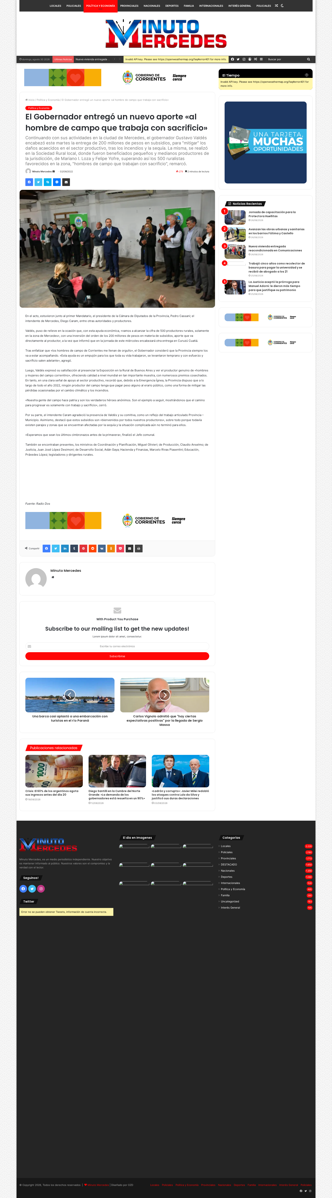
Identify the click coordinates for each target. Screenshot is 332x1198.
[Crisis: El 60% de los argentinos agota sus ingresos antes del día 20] (54, 771)
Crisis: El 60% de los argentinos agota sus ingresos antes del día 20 (51, 793)
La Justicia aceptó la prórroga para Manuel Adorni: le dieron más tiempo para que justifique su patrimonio (274, 286)
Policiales (73, 5)
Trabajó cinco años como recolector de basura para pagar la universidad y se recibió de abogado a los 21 (277, 267)
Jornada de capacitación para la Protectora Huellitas (272, 214)
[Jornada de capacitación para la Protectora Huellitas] (235, 217)
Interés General (239, 5)
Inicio (31, 99)
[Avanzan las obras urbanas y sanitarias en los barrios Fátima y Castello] (235, 234)
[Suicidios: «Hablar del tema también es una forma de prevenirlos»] (134, 889)
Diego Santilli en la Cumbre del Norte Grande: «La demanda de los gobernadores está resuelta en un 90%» (117, 794)
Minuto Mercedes (42, 171)
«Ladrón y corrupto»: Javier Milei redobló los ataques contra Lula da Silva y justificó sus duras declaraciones (180, 794)
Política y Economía (100, 5)
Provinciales (129, 5)
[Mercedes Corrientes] (166, 33)
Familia (189, 5)
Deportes (171, 5)
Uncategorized (230, 901)
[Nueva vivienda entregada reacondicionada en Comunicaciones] (235, 251)
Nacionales (152, 5)
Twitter (28, 902)
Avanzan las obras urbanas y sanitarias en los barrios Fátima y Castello (277, 231)
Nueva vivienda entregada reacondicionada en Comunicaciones (275, 248)
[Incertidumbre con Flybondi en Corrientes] (198, 889)
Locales (55, 5)
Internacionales (211, 5)
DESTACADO (229, 864)
